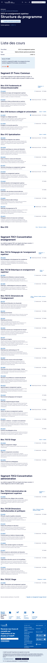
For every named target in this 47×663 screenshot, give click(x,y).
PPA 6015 (3, 206)
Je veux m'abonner (5, 641)
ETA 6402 (3, 181)
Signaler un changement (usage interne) (36, 597)
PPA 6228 (3, 258)
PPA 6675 (3, 429)
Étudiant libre (26, 633)
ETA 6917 (3, 550)
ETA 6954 (3, 497)
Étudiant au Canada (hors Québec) (29, 629)
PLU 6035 (3, 115)
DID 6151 (3, 301)
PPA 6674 (3, 419)
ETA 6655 (3, 198)
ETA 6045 (3, 171)
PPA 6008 (3, 376)
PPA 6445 (3, 395)
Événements (38, 628)
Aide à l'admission (39, 625)
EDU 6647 (3, 450)
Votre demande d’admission (37, 2)
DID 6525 (3, 328)
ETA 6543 (3, 190)
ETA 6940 (3, 567)
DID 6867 (3, 358)
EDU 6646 (3, 443)
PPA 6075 (3, 385)
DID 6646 (3, 275)
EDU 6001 (3, 157)
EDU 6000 (3, 147)
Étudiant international (28, 632)
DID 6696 (3, 284)
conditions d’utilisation (23, 661)
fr (25, 2)
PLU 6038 (3, 123)
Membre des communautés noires (28, 640)
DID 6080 (3, 138)
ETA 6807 (3, 533)
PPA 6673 (3, 216)
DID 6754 (3, 348)
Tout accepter (25, 658)
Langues (39, 644)
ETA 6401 (3, 99)
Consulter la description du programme (12, 21)
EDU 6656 (3, 460)
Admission (3, 9)
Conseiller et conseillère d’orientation (29, 647)
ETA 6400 (3, 91)
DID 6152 (3, 311)
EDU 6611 (3, 165)
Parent (25, 644)
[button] (1, 2)
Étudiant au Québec (28, 627)
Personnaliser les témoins (9, 658)
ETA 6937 (3, 558)
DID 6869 (3, 367)
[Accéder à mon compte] (29, 2)
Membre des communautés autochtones (27, 637)
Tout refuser (18, 658)
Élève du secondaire (28, 642)
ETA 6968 (3, 583)
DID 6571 (3, 337)
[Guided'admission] (12, 625)
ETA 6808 (3, 543)
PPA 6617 (3, 409)
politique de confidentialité (12, 661)
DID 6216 (3, 318)
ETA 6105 (3, 514)
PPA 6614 (3, 400)
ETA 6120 (3, 524)
